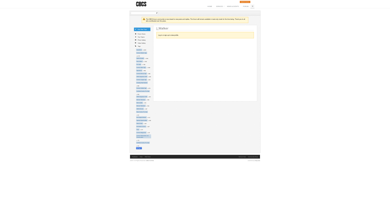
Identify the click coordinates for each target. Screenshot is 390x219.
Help (141, 157)
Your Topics (141, 37)
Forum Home (141, 34)
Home (209, 6)
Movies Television (141, 99)
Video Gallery (142, 43)
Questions (139, 50)
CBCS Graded (140, 58)
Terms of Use (242, 157)
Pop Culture (139, 61)
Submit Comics (245, 2)
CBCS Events (140, 109)
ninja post (257, 160)
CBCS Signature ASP (142, 76)
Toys (138, 129)
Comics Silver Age (141, 67)
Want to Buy (140, 123)
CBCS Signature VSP (142, 96)
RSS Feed (148, 157)
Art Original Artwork (141, 117)
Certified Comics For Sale (143, 91)
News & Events (233, 6)
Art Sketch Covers (141, 126)
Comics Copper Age (142, 79)
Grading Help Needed (142, 82)
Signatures (139, 70)
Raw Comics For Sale (142, 112)
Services (219, 6)
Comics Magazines (141, 132)
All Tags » (139, 148)
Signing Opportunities (142, 120)
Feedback (135, 157)
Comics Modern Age (142, 53)
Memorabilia (139, 103)
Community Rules (253, 157)
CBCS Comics (150, 160)
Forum (245, 6)
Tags (139, 46)
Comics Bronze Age (141, 73)
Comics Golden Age (141, 88)
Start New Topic (142, 29)
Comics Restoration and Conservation (142, 136)
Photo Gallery (142, 40)
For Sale (139, 64)
